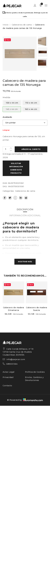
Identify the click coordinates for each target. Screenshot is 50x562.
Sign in (35, 5)
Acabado (7, 117)
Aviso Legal (8, 372)
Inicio (5, 25)
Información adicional (25, 215)
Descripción (25, 209)
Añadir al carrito (31, 149)
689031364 (12, 364)
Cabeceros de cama (22, 25)
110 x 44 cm (31, 103)
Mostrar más (25, 262)
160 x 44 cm (31, 109)
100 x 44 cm (12, 103)
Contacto (7, 385)
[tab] (25, 209)
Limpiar (6, 130)
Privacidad (8, 377)
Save (8, 40)
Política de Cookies (35, 372)
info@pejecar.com (15, 359)
